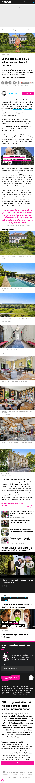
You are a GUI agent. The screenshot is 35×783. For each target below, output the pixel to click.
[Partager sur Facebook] (2, 82)
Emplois (14, 775)
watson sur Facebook (25, 772)
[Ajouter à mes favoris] (17, 82)
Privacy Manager (25, 777)
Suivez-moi (28, 93)
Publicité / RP (7, 775)
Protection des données (12, 777)
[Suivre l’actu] (31, 82)
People (15, 30)
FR (29, 2)
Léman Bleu (17, 109)
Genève (24, 598)
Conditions (29, 775)
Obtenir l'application (12, 772)
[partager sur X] (4, 586)
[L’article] (17, 733)
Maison (4, 600)
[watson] (6, 2)
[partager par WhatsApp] (7, 586)
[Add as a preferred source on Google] (25, 82)
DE (25, 2)
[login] (2, 780)
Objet (3, 664)
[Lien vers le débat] (14, 82)
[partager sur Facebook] (2, 586)
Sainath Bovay (13, 93)
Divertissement (6, 30)
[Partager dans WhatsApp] (6, 82)
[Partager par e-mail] (9, 82)
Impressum (21, 775)
